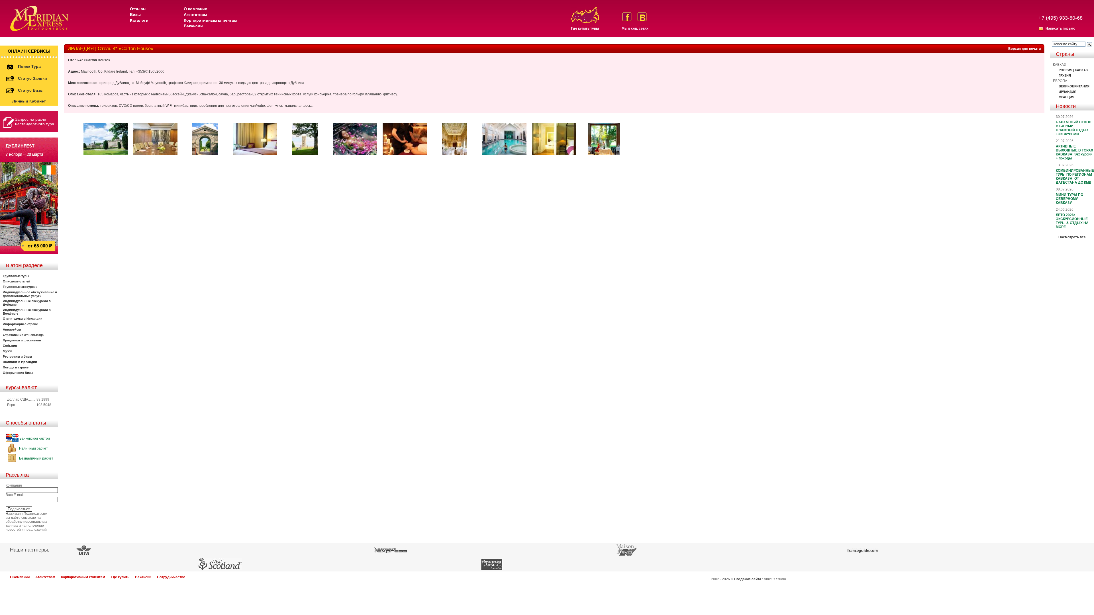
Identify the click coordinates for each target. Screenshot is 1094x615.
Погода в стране (15, 367)
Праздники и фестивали (22, 340)
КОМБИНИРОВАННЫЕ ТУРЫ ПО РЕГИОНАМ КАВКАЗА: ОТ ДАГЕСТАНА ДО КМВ (1075, 176)
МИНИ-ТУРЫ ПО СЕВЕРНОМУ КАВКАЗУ (1069, 199)
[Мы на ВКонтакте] (642, 16)
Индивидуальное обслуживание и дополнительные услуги (30, 294)
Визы (135, 14)
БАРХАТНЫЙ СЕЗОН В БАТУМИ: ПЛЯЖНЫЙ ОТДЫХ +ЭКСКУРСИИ (1073, 128)
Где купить (120, 577)
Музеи (7, 351)
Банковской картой (34, 438)
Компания (14, 485)
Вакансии (193, 26)
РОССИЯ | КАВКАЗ (1073, 70)
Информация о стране (20, 324)
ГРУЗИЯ (1065, 75)
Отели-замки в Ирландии (22, 318)
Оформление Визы (18, 372)
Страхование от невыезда (23, 335)
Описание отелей (16, 281)
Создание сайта (747, 579)
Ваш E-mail (15, 495)
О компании (195, 9)
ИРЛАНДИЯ (1067, 91)
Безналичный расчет (35, 458)
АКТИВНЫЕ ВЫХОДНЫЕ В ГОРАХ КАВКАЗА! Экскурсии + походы (1074, 152)
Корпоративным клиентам (210, 20)
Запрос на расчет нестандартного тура (34, 121)
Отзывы (138, 9)
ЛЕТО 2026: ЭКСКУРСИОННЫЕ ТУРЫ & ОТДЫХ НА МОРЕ (1072, 221)
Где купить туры (585, 28)
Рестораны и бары (17, 356)
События (10, 345)
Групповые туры (16, 276)
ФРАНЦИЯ (1066, 97)
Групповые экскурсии (20, 286)
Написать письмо (1060, 28)
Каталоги (139, 20)
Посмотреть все (1072, 237)
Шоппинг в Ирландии (20, 362)
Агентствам (195, 14)
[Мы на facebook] (627, 16)
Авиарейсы (12, 329)
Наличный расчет (33, 448)
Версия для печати (1024, 49)
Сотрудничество (171, 577)
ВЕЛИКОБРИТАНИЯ (1074, 86)
